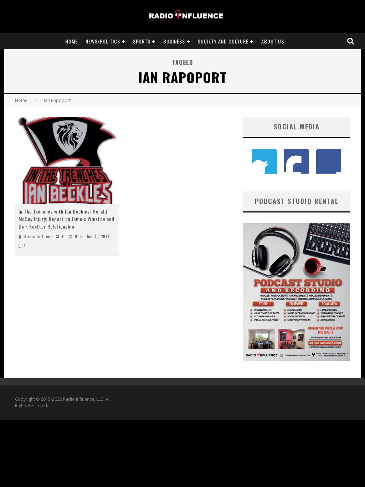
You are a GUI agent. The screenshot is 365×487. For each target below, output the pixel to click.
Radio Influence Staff (44, 236)
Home (71, 41)
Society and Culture (223, 41)
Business (174, 41)
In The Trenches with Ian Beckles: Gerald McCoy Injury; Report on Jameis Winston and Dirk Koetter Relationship (66, 218)
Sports (141, 41)
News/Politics (103, 41)
